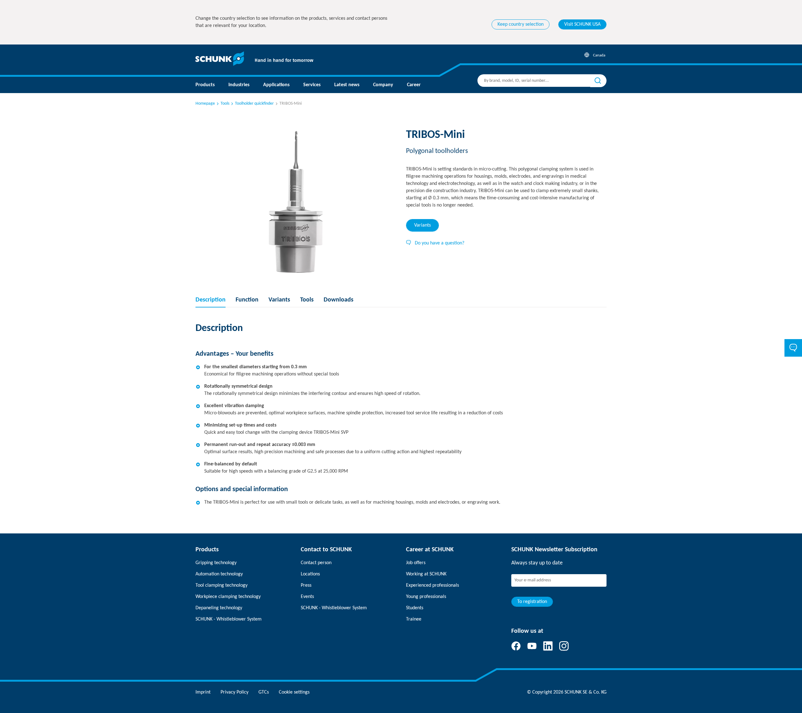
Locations (310, 574)
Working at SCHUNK (426, 574)
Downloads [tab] (338, 300)
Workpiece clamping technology (228, 596)
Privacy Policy (234, 692)
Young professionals (426, 596)
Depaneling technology (218, 608)
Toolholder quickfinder (254, 103)
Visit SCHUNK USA (582, 24)
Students (414, 608)
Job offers (415, 562)
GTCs (263, 692)
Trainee (413, 619)
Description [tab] (210, 300)
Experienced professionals (432, 585)
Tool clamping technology (221, 585)
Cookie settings (294, 692)
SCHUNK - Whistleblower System (228, 619)
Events (307, 596)
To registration (532, 601)
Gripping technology (216, 562)
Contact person (316, 562)
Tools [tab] (307, 300)
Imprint (203, 692)
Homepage (205, 103)
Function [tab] (247, 300)
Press (306, 585)
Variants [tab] (422, 225)
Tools (225, 103)
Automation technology (219, 574)
